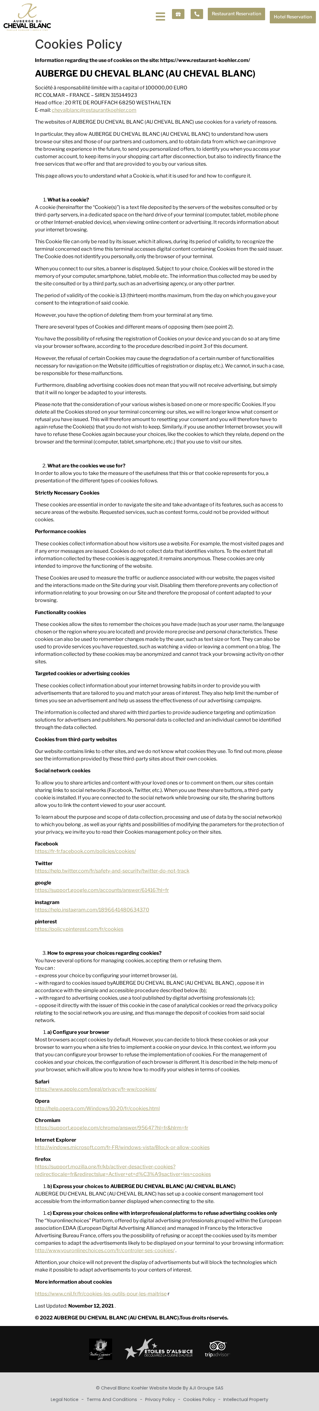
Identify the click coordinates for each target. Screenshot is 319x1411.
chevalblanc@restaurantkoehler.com (94, 110)
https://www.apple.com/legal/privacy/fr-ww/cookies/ (95, 1089)
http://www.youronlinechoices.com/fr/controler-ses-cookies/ (104, 1250)
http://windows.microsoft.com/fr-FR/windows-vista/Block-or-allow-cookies (122, 1147)
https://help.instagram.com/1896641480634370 (92, 910)
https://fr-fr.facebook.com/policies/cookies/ (85, 851)
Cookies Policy (200, 1399)
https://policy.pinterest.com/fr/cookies (79, 929)
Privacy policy (160, 1399)
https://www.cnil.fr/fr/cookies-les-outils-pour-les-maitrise (101, 1294)
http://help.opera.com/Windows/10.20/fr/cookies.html (97, 1108)
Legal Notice (65, 1399)
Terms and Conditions (112, 1399)
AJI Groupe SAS (206, 1388)
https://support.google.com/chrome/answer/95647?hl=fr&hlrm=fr (111, 1128)
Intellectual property (245, 1399)
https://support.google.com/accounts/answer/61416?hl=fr (102, 890)
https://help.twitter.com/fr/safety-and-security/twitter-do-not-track (112, 871)
